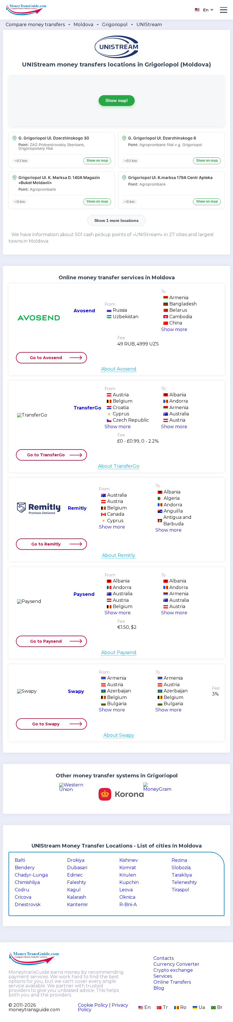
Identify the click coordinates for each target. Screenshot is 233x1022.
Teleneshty (184, 882)
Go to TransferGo (46, 454)
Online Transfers (172, 982)
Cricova (23, 897)
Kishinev (128, 860)
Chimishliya (27, 882)
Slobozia (181, 867)
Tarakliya (182, 875)
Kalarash (76, 897)
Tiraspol (180, 890)
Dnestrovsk (28, 904)
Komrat (127, 867)
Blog (158, 988)
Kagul (74, 890)
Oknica (127, 897)
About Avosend (118, 369)
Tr (165, 1007)
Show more (174, 329)
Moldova (83, 24)
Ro (183, 1007)
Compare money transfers (35, 24)
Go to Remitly (46, 544)
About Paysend (118, 652)
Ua (202, 1007)
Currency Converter (176, 964)
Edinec (75, 875)
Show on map (97, 161)
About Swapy (118, 735)
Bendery (25, 867)
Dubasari (77, 867)
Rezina (179, 860)
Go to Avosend (46, 357)
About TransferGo (118, 466)
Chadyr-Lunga (31, 875)
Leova (126, 890)
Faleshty (76, 882)
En (147, 1007)
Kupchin (129, 882)
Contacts (163, 958)
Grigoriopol (115, 24)
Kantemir (77, 904)
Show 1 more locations (116, 220)
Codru (22, 890)
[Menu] (223, 10)
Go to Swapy (45, 724)
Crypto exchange (173, 970)
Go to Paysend (46, 641)
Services (162, 976)
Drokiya (75, 860)
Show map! (116, 100)
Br (219, 1007)
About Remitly (118, 555)
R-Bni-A (128, 904)
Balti (20, 860)
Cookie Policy (93, 1005)
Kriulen (127, 875)
